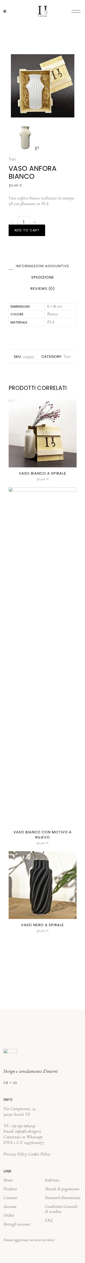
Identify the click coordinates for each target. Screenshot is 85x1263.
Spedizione (42, 277)
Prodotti (10, 1188)
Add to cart (27, 230)
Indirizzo (52, 1180)
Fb (5, 1082)
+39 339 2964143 (23, 1125)
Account (10, 1206)
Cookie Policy (39, 1154)
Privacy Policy (15, 1154)
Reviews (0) (42, 288)
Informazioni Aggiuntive (42, 266)
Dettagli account (16, 1224)
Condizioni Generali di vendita (61, 1209)
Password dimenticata (62, 1197)
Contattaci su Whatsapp (23, 1137)
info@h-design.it (28, 1131)
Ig (15, 1082)
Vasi (12, 159)
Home (8, 1180)
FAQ (49, 1220)
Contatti (10, 1197)
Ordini (8, 1215)
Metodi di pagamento (62, 1188)
